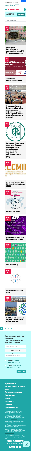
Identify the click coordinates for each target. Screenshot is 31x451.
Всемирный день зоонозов (13, 212)
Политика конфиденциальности (13, 392)
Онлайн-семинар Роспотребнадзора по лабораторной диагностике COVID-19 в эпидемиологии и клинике (15, 50)
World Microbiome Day (12, 265)
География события (10, 20)
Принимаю (13, 361)
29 (11, 328)
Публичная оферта (10, 395)
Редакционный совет (10, 384)
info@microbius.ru (9, 433)
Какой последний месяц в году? (14, 353)
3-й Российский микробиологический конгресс (14, 79)
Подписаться (21, 371)
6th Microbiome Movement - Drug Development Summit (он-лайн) (15, 238)
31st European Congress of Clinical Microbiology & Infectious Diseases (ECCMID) (15, 184)
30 (15, 328)
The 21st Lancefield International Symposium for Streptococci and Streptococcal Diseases (15, 320)
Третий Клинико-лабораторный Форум (14, 291)
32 (21, 328)
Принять (23, 1)
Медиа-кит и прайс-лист (11, 408)
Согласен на (14, 366)
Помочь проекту (9, 401)
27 (5, 328)
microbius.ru (14, 419)
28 (8, 328)
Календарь (21, 14)
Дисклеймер (8, 404)
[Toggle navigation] (6, 9)
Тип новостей (15, 350)
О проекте (7, 398)
